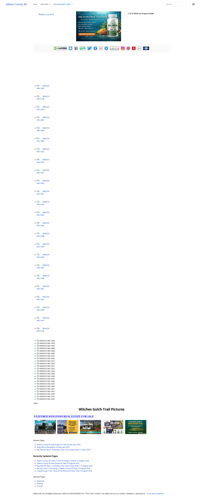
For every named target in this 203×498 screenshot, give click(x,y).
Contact (40, 486)
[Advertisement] (101, 68)
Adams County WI (16, 4)
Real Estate (44, 4)
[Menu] (193, 4)
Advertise (40, 481)
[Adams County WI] (54, 26)
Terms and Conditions (155, 493)
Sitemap (40, 483)
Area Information (61, 4)
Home (35, 4)
